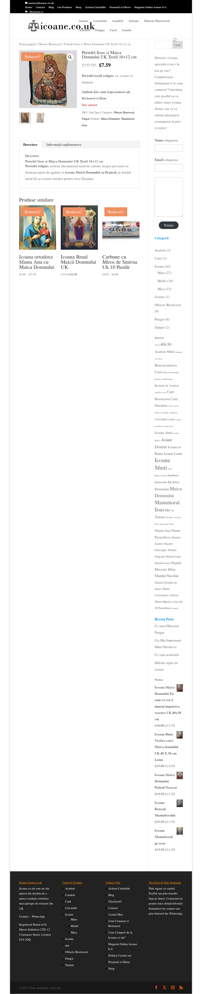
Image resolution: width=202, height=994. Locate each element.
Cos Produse (64, 7)
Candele (117, 21)
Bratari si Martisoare (164, 379)
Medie (75, 926)
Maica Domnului (110, 119)
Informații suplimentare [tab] (63, 144)
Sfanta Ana (162, 530)
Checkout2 (115, 901)
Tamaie (134, 21)
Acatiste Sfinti (165, 351)
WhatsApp (38, 916)
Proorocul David (167, 524)
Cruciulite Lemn (165, 419)
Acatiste (84, 30)
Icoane (83, 21)
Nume (166, 140)
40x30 (165, 344)
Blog (51, 7)
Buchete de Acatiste (167, 385)
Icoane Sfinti (162, 463)
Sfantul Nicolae (167, 575)
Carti (113, 30)
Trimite (169, 225)
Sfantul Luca (162, 563)
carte (164, 392)
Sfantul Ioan (173, 556)
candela (158, 392)
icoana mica (168, 426)
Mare (74, 919)
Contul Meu (115, 914)
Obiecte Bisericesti (157, 21)
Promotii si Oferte (120, 7)
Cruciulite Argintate (168, 412)
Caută (177, 45)
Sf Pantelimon (163, 608)
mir (67, 945)
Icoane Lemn (173, 453)
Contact (40, 7)
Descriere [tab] (30, 144)
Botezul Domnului (171, 372)
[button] (70, 57)
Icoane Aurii (163, 432)
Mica (74, 932)
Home (28, 7)
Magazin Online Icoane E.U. (150, 7)
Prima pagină (27, 44)
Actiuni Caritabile (95, 7)
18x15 (157, 345)
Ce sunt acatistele (167, 654)
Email (166, 159)
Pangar (100, 30)
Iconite (126, 30)
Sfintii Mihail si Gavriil (168, 602)
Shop (78, 7)
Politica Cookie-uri (119, 955)
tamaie (175, 608)
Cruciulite (100, 21)
